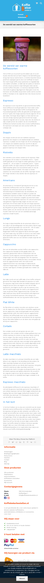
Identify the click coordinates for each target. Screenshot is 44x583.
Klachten (7, 457)
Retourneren (8, 456)
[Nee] (41, 572)
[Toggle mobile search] (41, 3)
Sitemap (6, 464)
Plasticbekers (8, 474)
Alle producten (9, 472)
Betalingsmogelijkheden (11, 453)
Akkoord (22, 578)
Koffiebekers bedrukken (12, 478)
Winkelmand (22, 17)
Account (20, 14)
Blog (5, 461)
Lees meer (7, 514)
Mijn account (8, 482)
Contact (6, 460)
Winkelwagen (8, 451)
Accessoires (8, 480)
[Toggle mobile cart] (37, 3)
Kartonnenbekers (9, 476)
